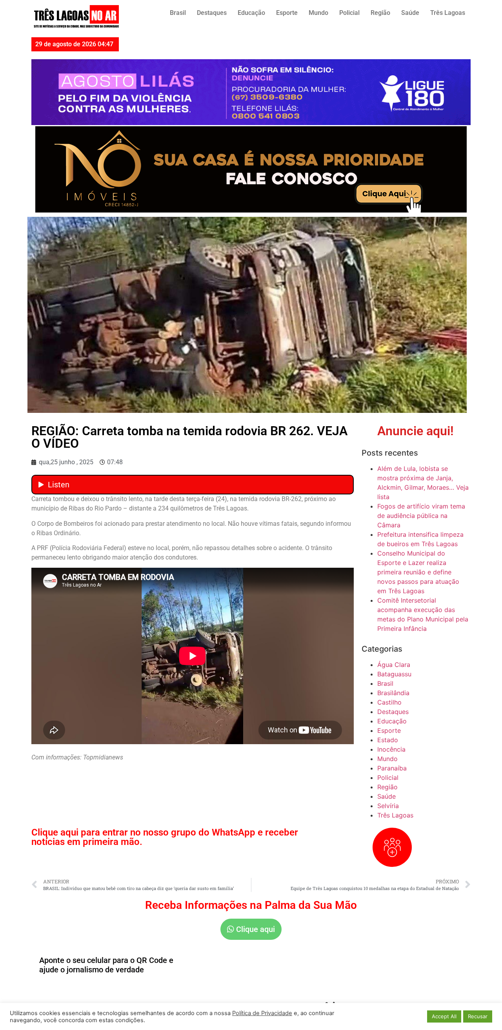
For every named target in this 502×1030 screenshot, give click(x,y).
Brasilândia (393, 693)
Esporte (287, 12)
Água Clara (393, 665)
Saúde (410, 12)
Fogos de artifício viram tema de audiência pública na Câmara (421, 515)
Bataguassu (394, 674)
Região (380, 12)
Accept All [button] (444, 1016)
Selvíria (388, 806)
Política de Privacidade (262, 1013)
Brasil (178, 12)
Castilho (389, 702)
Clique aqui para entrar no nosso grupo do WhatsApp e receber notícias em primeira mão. (164, 837)
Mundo (318, 12)
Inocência (391, 749)
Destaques (212, 12)
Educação (251, 12)
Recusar (477, 1016)
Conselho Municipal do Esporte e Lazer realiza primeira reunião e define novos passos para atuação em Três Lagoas (418, 572)
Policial (349, 12)
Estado (387, 740)
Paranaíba (392, 768)
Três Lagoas (447, 12)
